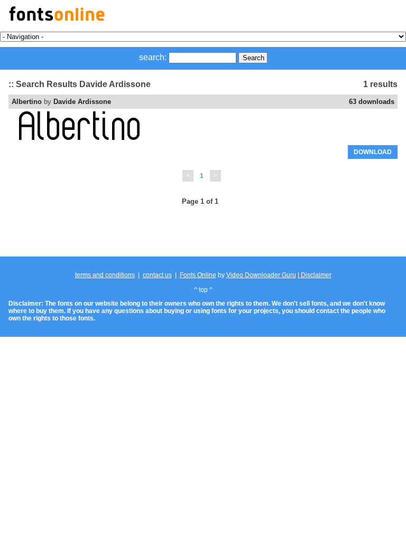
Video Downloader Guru (261, 275)
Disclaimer (315, 275)
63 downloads (371, 102)
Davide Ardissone (82, 102)
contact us (157, 275)
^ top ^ (203, 290)
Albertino (27, 102)
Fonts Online (198, 275)
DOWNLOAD (373, 152)
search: (153, 57)
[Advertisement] (203, 232)
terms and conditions (105, 275)
